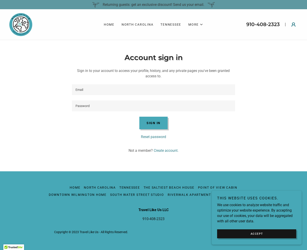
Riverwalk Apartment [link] (189, 194)
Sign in (153, 123)
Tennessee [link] (170, 24)
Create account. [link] (166, 150)
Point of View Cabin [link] (217, 187)
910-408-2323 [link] (263, 24)
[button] (195, 24)
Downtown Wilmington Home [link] (78, 194)
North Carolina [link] (138, 24)
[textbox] (153, 89)
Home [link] (109, 24)
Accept (257, 233)
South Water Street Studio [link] (137, 194)
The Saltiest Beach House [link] (169, 187)
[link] (20, 24)
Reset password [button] (153, 137)
